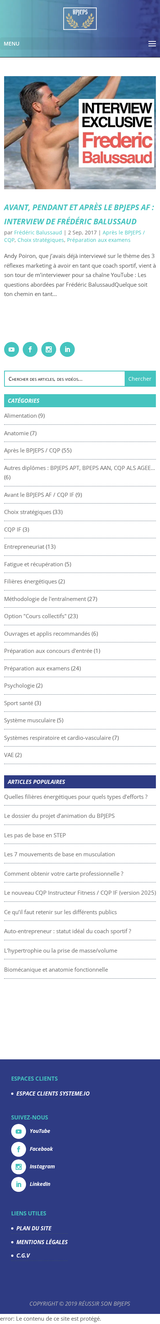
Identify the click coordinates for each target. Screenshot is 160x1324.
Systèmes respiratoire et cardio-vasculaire (57, 737)
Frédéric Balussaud (38, 232)
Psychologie (19, 685)
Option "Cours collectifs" (35, 616)
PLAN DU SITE (33, 1228)
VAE (9, 754)
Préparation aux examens (99, 239)
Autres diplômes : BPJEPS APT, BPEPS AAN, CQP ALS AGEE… (79, 467)
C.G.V (23, 1255)
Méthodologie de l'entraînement (45, 598)
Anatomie (16, 433)
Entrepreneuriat (24, 546)
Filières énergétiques (30, 581)
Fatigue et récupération (33, 564)
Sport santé (18, 703)
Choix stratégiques (40, 239)
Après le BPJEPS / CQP (32, 450)
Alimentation (20, 415)
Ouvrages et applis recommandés (47, 633)
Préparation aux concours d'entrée (48, 650)
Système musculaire (29, 720)
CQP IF (12, 529)
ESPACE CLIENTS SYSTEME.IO (53, 1093)
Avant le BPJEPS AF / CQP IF (39, 494)
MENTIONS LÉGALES (42, 1242)
